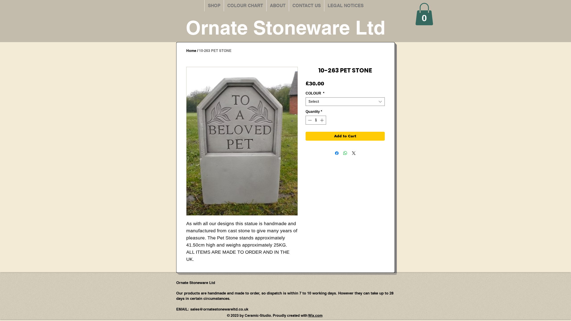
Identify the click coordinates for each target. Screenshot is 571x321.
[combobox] (345, 101)
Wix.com (315, 315)
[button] (424, 14)
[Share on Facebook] (336, 153)
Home (191, 51)
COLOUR (315, 93)
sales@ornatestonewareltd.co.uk (219, 309)
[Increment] (322, 120)
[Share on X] (353, 153)
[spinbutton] (315, 120)
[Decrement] (309, 120)
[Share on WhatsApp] (345, 153)
